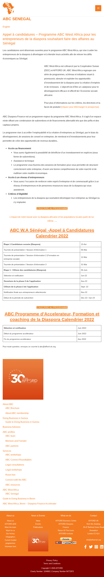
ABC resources (12, 485)
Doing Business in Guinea (15, 418)
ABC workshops (13, 454)
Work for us (10, 530)
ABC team (10, 436)
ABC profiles (9, 432)
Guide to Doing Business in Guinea (22, 422)
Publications (38, 527)
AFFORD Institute (66, 534)
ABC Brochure (12, 408)
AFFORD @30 (10, 524)
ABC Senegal (12, 493)
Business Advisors (11, 427)
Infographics (10, 537)
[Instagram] (96, 547)
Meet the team (10, 527)
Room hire (10, 474)
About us (10, 521)
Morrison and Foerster (16, 441)
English (6, 26)
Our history (10, 534)
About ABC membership (17, 413)
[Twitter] (91, 547)
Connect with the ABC (16, 480)
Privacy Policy (52, 560)
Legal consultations (14, 464)
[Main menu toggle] (98, 8)
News (38, 521)
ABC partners (11, 446)
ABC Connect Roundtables (18, 459)
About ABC (8, 404)
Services (7, 451)
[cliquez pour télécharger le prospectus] (80, 107)
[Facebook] (85, 547)
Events (38, 524)
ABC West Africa (11, 490)
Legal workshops (13, 469)
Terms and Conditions (52, 564)
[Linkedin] (102, 547)
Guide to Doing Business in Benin (19, 498)
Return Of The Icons (66, 530)
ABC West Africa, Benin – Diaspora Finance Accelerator (29, 503)
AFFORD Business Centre (66, 521)
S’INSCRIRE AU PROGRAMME (52, 208)
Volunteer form (10, 546)
